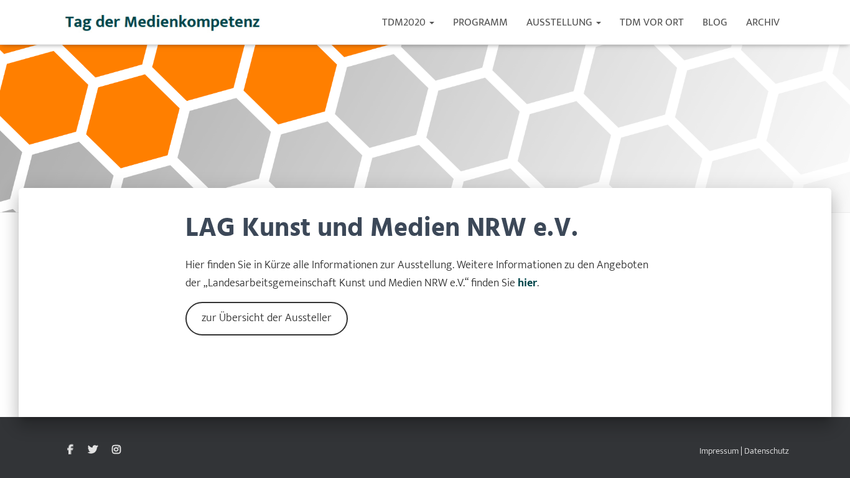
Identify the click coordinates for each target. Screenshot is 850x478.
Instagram (116, 450)
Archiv (763, 22)
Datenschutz (766, 451)
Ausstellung (560, 22)
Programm (480, 22)
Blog (715, 22)
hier (527, 283)
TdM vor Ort (652, 22)
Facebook (70, 450)
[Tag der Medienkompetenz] (163, 22)
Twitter (93, 450)
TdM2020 (405, 22)
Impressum (719, 451)
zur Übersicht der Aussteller (267, 318)
